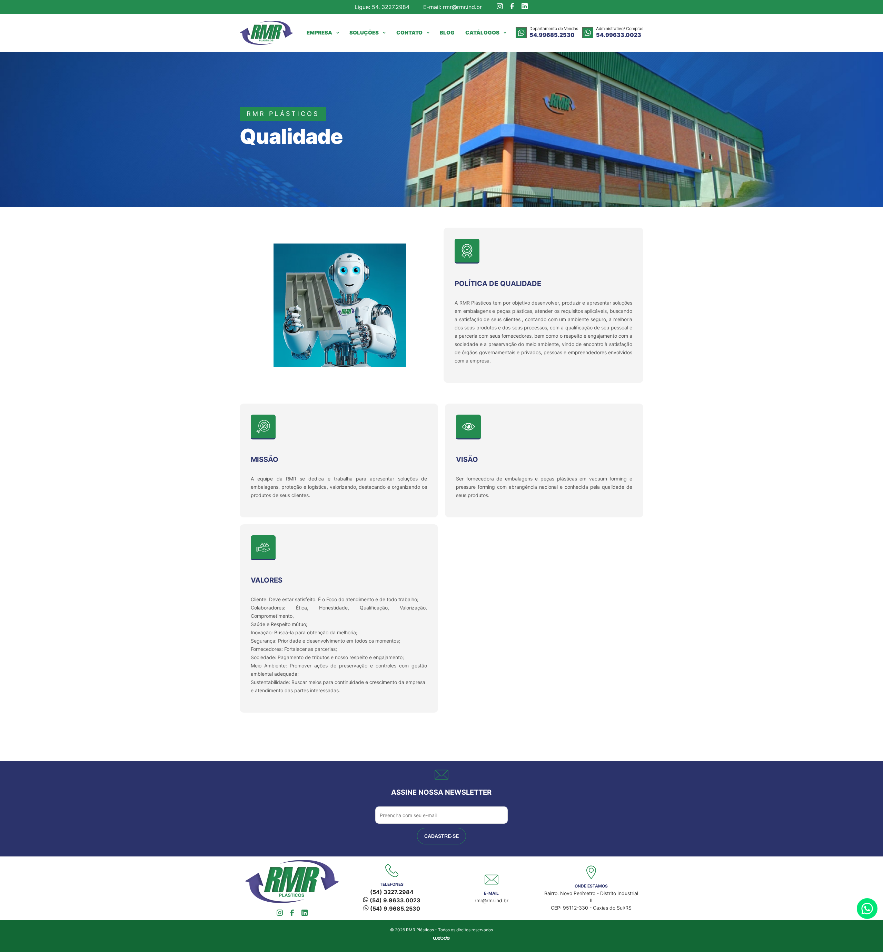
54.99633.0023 (618, 34)
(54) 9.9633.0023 (394, 900)
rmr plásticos (283, 113)
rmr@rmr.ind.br (491, 900)
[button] (322, 33)
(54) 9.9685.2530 (394, 908)
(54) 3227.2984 (392, 892)
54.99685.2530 (552, 34)
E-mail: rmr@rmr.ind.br (452, 6)
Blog (447, 32)
